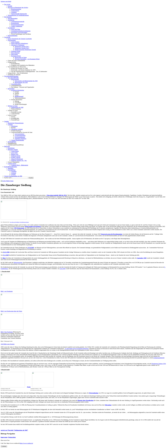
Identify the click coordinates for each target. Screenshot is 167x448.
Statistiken (10, 168)
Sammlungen (11, 28)
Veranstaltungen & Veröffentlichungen (18, 15)
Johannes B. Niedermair (17, 45)
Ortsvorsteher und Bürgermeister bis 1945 (26, 81)
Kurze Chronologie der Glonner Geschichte (20, 38)
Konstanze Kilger (16, 56)
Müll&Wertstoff (19, 96)
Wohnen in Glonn (12, 106)
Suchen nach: (8, 177)
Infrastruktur (11, 88)
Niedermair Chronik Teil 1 (22, 46)
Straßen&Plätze (12, 141)
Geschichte (7, 37)
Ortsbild (6, 121)
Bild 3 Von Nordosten (7, 332)
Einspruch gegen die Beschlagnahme (111, 234)
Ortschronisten (12, 40)
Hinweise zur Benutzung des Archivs (18, 7)
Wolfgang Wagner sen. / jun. (19, 160)
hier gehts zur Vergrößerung (15, 222)
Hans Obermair (15, 53)
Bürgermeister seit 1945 (21, 82)
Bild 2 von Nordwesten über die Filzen (11, 311)
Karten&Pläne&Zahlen (10, 166)
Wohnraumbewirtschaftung (33, 226)
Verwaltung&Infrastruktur (11, 76)
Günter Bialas (15, 151)
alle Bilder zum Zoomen (24, 222)
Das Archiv (7, 4)
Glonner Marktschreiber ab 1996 (13, 176)
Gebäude (10, 124)
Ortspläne (13, 171)
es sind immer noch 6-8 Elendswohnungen (77, 348)
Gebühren (14, 12)
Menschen (7, 146)
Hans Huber (14, 54)
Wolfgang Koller (15, 51)
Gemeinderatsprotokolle (17, 21)
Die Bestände (8, 17)
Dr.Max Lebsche (15, 157)
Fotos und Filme (15, 29)
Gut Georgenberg (19, 134)
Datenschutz (12, 437)
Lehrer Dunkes (15, 42)
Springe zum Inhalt (6, 1)
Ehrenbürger (11, 148)
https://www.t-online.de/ (26, 443)
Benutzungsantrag (16, 9)
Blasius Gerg (14, 154)
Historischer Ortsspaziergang (15, 123)
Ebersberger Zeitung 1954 (158, 363)
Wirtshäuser (14, 126)
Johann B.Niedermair (17, 159)
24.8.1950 (62, 268)
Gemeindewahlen (16, 84)
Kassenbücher (15, 23)
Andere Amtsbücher (16, 26)
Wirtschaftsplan (93, 393)
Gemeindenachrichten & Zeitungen (20, 31)
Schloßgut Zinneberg (20, 138)
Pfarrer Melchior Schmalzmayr (19, 43)
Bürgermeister (15, 79)
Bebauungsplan (18, 262)
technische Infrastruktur (17, 90)
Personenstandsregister (17, 24)
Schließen (3, 446)
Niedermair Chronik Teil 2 (22, 48)
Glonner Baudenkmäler (17, 140)
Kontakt (10, 6)
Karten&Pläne (11, 170)
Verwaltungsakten (12, 18)
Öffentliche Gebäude (17, 129)
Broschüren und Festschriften (19, 32)
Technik (13, 174)
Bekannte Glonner (13, 149)
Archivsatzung (15, 10)
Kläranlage (108, 405)
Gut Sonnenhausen (20, 137)
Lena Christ (14, 152)
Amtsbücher (11, 20)
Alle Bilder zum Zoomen (7, 344)
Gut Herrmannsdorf (20, 135)
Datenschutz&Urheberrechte (19, 13)
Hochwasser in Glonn (21, 57)
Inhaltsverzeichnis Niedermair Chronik (25, 49)
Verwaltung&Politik (13, 77)
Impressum (4, 437)
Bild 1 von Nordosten (7, 291)
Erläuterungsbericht (158, 358)
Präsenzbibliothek (12, 35)
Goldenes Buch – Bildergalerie (19, 165)
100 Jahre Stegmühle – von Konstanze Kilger (27, 59)
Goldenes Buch (12, 163)
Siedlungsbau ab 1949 (17, 107)
